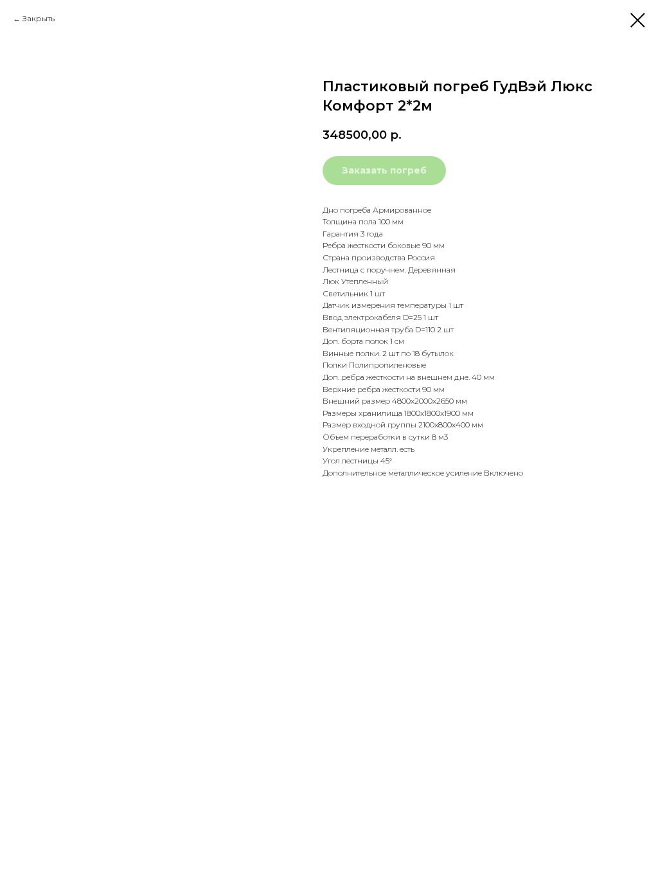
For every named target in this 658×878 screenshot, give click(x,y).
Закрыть (38, 18)
